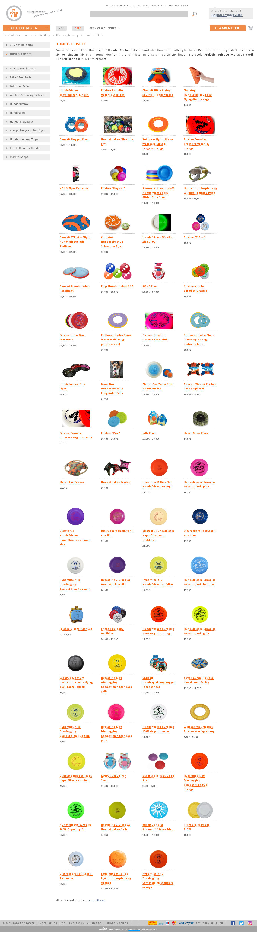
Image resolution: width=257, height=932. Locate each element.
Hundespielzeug (21, 45)
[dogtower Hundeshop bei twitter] (241, 923)
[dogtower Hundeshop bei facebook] (233, 923)
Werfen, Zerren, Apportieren (28, 95)
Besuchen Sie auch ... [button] (211, 923)
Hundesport (17, 112)
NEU (61, 28)
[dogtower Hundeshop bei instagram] (250, 923)
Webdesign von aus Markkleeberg (135, 929)
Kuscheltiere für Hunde (25, 148)
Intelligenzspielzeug (22, 68)
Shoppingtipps (117, 923)
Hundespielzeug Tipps (24, 139)
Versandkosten (97, 900)
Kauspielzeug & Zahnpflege (27, 130)
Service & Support (104, 28)
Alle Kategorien (24, 28)
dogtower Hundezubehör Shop (42, 923)
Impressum (78, 923)
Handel (97, 923)
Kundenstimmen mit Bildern (227, 14)
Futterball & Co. (20, 86)
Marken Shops (19, 157)
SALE (78, 28)
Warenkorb (228, 28)
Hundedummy (19, 104)
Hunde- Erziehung (21, 121)
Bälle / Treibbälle (20, 77)
